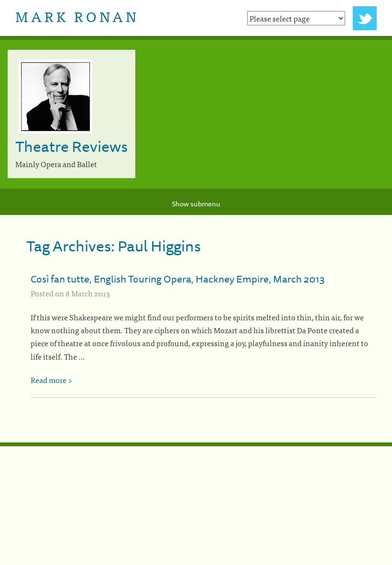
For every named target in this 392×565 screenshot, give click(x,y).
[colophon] (196, 444)
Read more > (51, 379)
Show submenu (196, 203)
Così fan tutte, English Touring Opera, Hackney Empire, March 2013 (178, 279)
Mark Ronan (77, 15)
